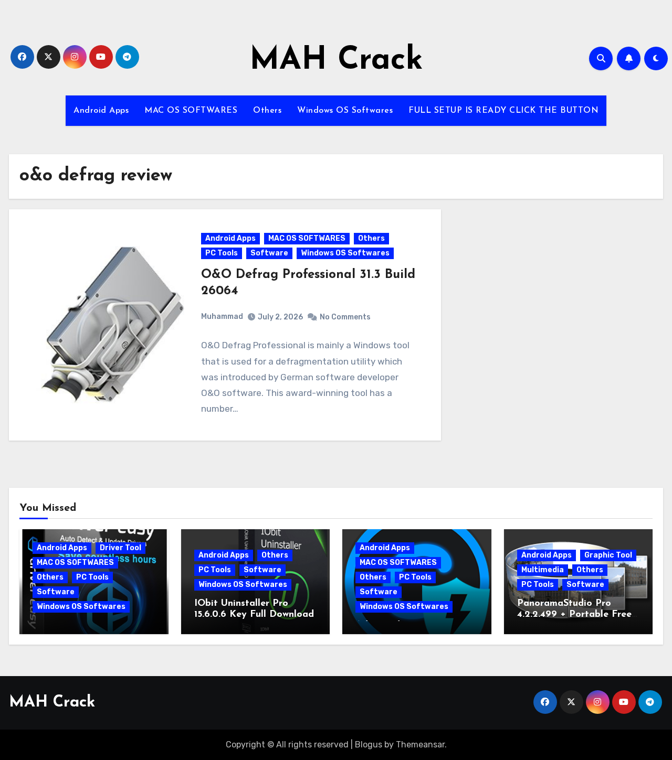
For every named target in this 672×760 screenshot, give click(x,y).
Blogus (368, 745)
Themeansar (420, 745)
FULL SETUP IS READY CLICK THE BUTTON (503, 110)
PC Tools (221, 253)
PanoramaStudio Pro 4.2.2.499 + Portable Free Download (574, 615)
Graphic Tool (608, 555)
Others (267, 110)
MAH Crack (336, 61)
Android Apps (101, 110)
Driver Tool (120, 547)
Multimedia (542, 569)
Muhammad (222, 316)
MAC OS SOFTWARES (190, 110)
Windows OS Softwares (345, 110)
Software (269, 253)
